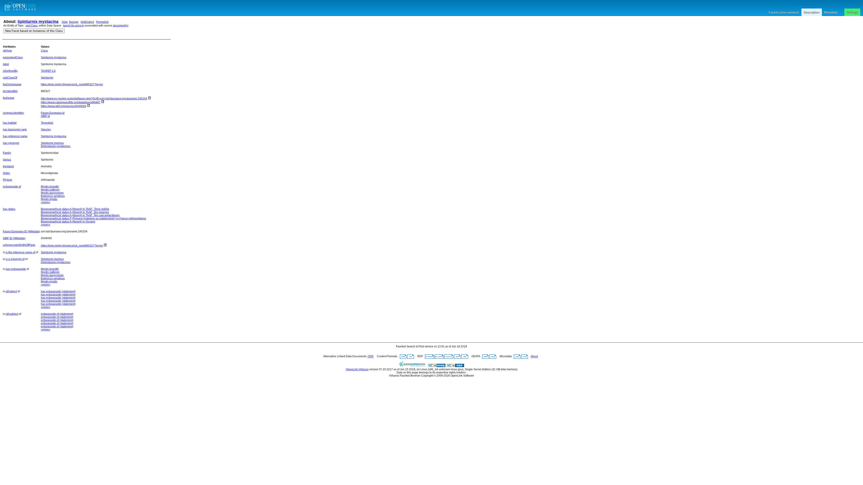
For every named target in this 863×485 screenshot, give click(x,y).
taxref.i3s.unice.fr (73, 25)
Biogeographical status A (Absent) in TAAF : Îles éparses (75, 212)
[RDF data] (455, 366)
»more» (45, 202)
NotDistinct (87, 22)
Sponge (73, 22)
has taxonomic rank (15, 129)
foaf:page (8, 97)
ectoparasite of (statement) (57, 313)
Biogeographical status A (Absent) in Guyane (68, 221)
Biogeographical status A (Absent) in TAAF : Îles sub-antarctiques (80, 215)
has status (9, 209)
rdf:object (11, 291)
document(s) (120, 25)
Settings (852, 12)
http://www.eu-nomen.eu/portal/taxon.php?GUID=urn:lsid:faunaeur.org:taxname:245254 (94, 98)
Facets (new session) (784, 12)
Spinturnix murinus (52, 143)
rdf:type (7, 50)
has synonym (11, 143)
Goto (65, 22)
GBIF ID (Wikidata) (14, 238)
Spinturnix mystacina (38, 21)
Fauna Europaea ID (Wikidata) (21, 231)
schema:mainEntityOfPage (19, 245)
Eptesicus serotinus (53, 196)
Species (46, 129)
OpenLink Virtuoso (357, 369)
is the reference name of (20, 252)
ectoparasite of (12, 186)
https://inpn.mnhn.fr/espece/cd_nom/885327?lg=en (72, 84)
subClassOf (10, 77)
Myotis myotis (49, 199)
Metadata (831, 12)
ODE (371, 356)
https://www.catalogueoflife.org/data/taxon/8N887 (70, 102)
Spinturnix (47, 77)
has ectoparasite (16, 269)
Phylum (7, 179)
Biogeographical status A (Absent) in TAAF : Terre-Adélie (75, 209)
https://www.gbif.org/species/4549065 (63, 106)
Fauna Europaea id (53, 113)
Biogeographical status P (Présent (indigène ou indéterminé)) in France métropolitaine (93, 218)
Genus (7, 159)
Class (44, 50)
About (534, 356)
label (6, 64)
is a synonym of (15, 259)
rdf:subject (12, 313)
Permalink (102, 22)
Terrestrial (47, 122)
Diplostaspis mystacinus (55, 146)
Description (812, 12)
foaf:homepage (12, 84)
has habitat (9, 122)
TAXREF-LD (48, 71)
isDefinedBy (10, 71)
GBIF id (45, 116)
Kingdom (8, 166)
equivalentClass (13, 57)
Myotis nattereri (50, 189)
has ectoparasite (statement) (58, 291)
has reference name (15, 136)
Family (7, 152)
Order (6, 173)
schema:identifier (13, 113)
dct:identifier (10, 91)
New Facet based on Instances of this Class (34, 31)
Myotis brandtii (50, 186)
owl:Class (32, 25)
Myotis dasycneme (52, 192)
